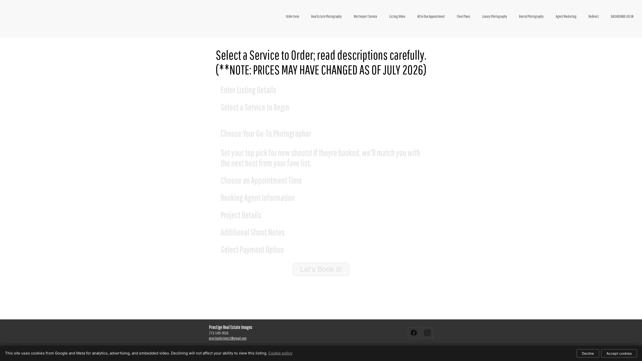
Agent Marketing (566, 16)
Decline (588, 353)
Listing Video (397, 16)
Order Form (292, 16)
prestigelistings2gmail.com (228, 338)
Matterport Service (365, 16)
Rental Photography (531, 16)
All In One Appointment (431, 16)
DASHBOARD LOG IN (622, 16)
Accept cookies (619, 353)
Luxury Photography (494, 16)
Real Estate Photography (326, 16)
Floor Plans (463, 16)
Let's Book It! (321, 269)
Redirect (594, 16)
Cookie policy (280, 353)
